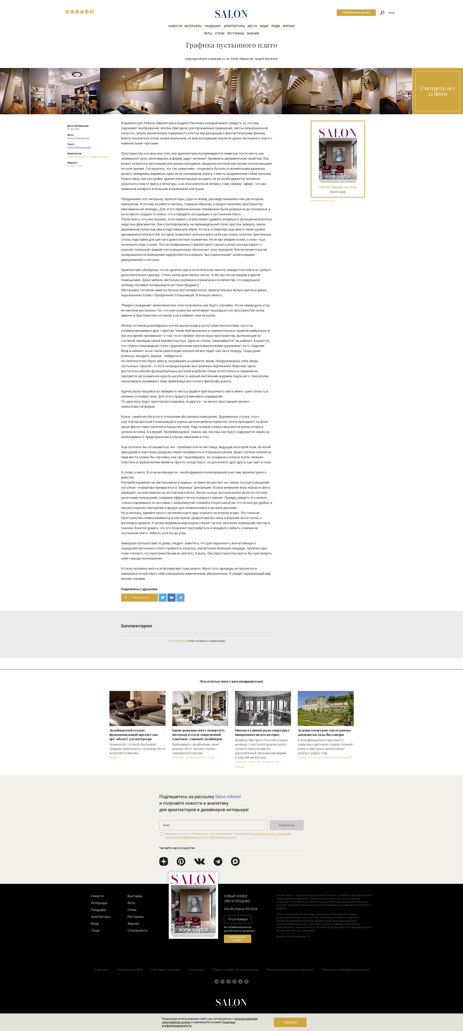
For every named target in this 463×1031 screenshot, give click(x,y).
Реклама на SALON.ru (323, 200)
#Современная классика (200, 758)
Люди (275, 26)
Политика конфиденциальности (345, 970)
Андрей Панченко (99, 156)
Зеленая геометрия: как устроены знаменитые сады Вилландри (324, 732)
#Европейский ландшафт (337, 758)
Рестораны (235, 33)
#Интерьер (178, 758)
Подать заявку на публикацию (235, 970)
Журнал (289, 26)
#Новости (115, 758)
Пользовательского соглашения (270, 833)
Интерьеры (193, 26)
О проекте (101, 970)
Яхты (208, 33)
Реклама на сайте (130, 970)
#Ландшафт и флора (309, 758)
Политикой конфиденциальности (186, 837)
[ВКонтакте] (171, 598)
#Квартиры (255, 762)
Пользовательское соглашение (289, 970)
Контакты (196, 970)
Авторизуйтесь (177, 640)
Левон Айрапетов (77, 156)
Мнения (253, 33)
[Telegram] (180, 598)
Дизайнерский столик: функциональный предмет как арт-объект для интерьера (133, 734)
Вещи (264, 26)
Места (252, 26)
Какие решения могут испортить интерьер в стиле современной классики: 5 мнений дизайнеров (198, 734)
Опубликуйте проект (356, 12)
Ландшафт (213, 26)
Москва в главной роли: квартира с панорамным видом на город (262, 732)
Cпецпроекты (138, 930)
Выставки (135, 896)
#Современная (271, 762)
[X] (163, 598)
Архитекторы (234, 26)
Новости (175, 26)
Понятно (290, 1022)
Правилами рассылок (223, 837)
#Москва (240, 767)
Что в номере (238, 919)
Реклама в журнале (166, 970)
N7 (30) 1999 (74, 166)
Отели (219, 33)
